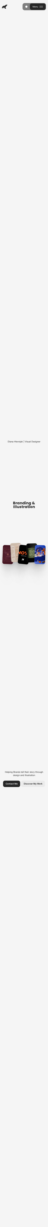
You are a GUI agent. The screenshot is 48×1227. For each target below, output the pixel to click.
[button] (11, 784)
